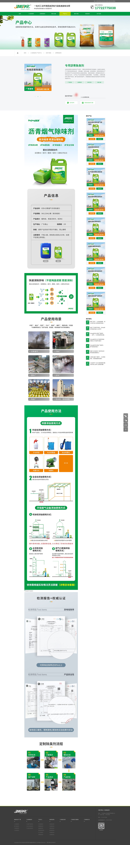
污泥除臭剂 (16, 828)
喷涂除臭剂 (52, 830)
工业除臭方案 (62, 819)
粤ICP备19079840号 (51, 842)
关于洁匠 (99, 13)
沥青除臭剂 (58, 53)
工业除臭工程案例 (74, 819)
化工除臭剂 (40, 832)
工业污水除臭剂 (29, 826)
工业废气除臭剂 (29, 824)
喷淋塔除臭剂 (41, 830)
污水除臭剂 (16, 830)
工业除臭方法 (87, 819)
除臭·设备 (53, 13)
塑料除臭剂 (40, 834)
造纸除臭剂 (52, 824)
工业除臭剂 (31, 13)
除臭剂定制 (52, 819)
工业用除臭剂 (29, 819)
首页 (20, 13)
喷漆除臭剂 (40, 826)
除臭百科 (87, 13)
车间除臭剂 (40, 824)
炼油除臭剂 (52, 832)
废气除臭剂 (16, 826)
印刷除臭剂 (52, 826)
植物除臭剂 (40, 828)
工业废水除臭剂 (29, 828)
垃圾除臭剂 (52, 834)
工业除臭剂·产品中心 (36, 53)
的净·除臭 (48, 53)
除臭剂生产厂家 (17, 819)
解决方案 (76, 13)
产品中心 (65, 13)
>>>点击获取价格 (85, 97)
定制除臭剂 (42, 13)
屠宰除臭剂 (52, 828)
